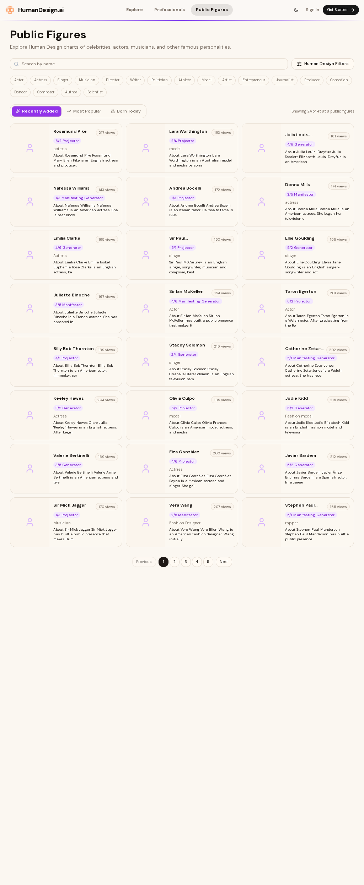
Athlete (184, 80)
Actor (18, 80)
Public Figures (212, 9)
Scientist (95, 92)
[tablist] (78, 111)
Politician (159, 80)
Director (112, 80)
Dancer (20, 92)
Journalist (285, 80)
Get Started (337, 9)
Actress (40, 80)
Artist (227, 80)
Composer (45, 92)
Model (207, 80)
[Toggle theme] (296, 10)
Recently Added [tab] (40, 111)
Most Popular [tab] (87, 111)
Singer (63, 80)
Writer (135, 80)
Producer (312, 80)
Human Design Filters (326, 63)
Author (71, 92)
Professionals (169, 9)
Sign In (312, 9)
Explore (134, 9)
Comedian (339, 80)
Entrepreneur (253, 80)
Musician (87, 80)
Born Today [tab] (129, 111)
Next (224, 561)
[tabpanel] (182, 345)
